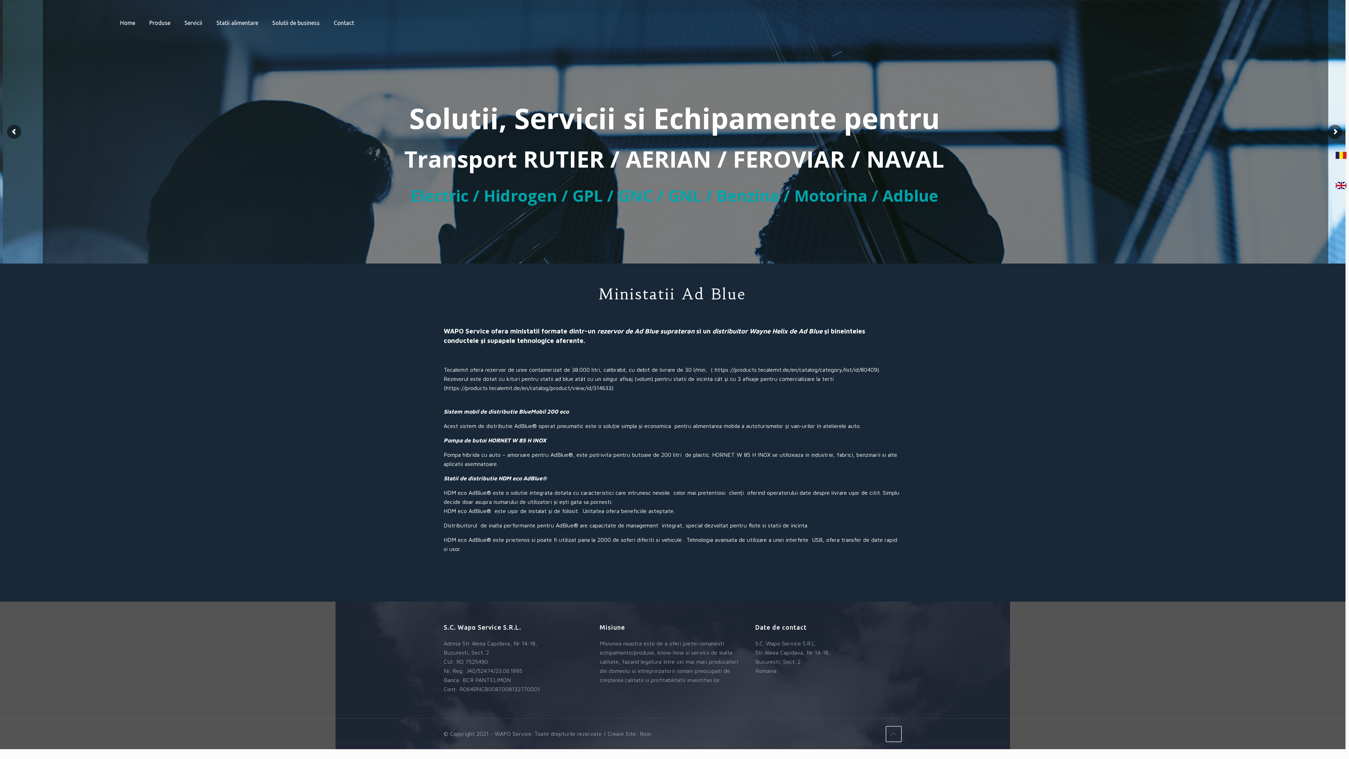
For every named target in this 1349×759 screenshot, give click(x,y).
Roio (645, 734)
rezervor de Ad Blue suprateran (646, 331)
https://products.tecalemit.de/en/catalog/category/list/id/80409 (796, 369)
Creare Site (622, 734)
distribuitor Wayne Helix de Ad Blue (767, 331)
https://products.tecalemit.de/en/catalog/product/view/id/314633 (529, 388)
